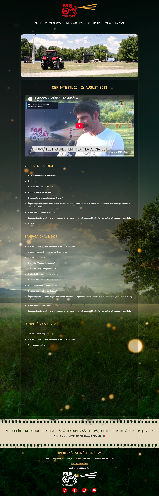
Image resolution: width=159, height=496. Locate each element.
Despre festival (53, 23)
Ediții (38, 23)
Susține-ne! (94, 23)
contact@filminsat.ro (79, 464)
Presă (108, 23)
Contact (119, 23)
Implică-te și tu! (75, 23)
